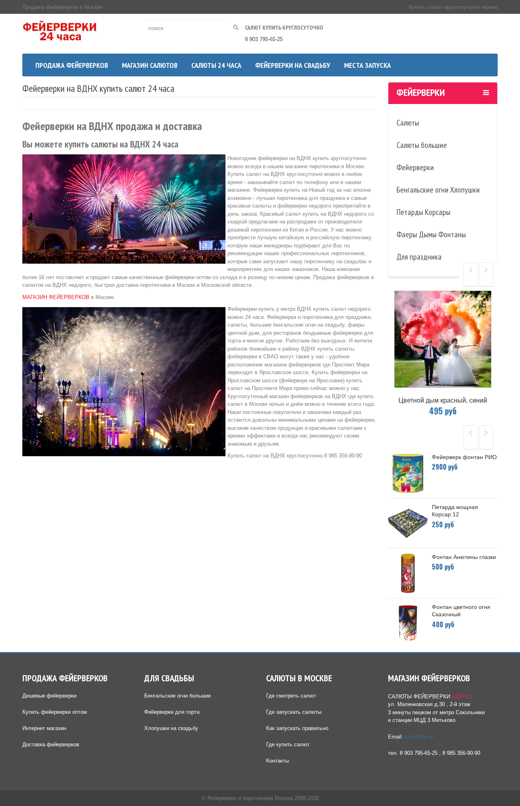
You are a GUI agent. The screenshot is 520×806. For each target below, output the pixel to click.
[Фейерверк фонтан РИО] (408, 473)
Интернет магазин (44, 728)
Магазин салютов (150, 65)
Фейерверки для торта (171, 712)
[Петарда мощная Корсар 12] (408, 523)
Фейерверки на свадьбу (292, 65)
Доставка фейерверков (50, 744)
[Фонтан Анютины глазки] (408, 573)
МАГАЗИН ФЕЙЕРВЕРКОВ (55, 297)
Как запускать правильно (297, 728)
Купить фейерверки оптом (54, 712)
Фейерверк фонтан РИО (464, 457)
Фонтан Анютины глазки (464, 557)
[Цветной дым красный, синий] (442, 339)
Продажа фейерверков (71, 65)
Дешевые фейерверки (49, 696)
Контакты (277, 761)
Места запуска (367, 65)
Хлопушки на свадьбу (171, 728)
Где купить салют (288, 744)
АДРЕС (461, 696)
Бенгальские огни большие (177, 696)
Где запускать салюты (293, 712)
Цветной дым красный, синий (443, 400)
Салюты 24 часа (216, 65)
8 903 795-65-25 (264, 39)
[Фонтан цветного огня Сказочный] (408, 623)
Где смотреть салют (291, 696)
